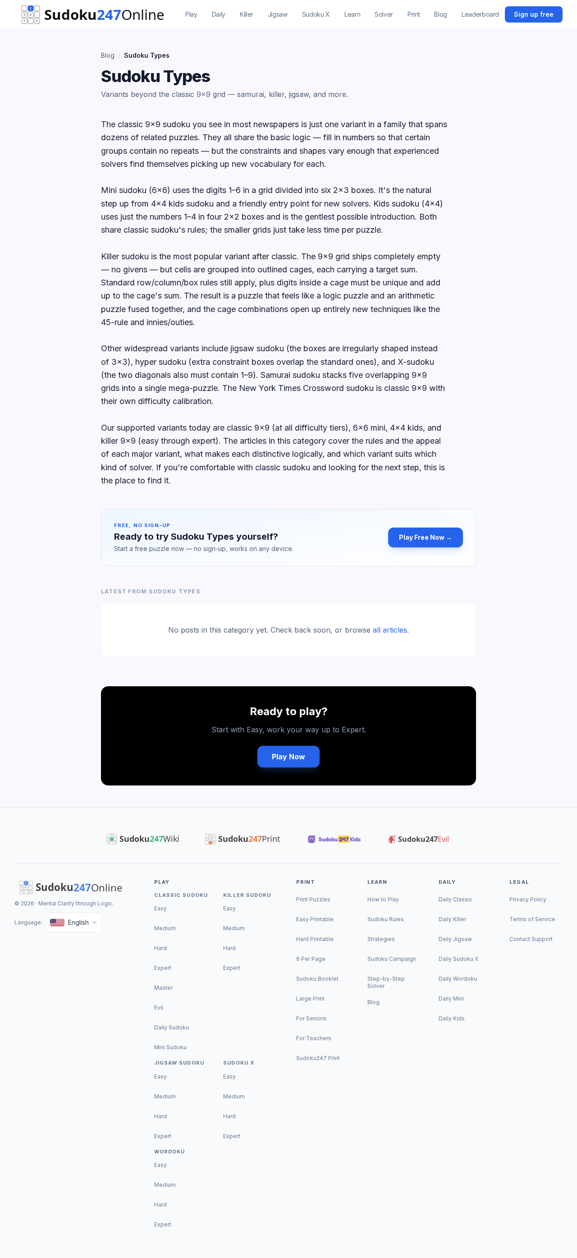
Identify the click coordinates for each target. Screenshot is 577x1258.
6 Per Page (310, 958)
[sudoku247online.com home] (96, 14)
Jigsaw (278, 14)
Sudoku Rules (385, 919)
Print (414, 14)
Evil (158, 1007)
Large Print (310, 998)
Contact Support (531, 939)
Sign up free (534, 14)
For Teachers (313, 1038)
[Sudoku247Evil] (418, 839)
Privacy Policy (527, 899)
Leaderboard (480, 14)
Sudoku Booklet (317, 978)
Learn (352, 14)
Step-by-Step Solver (386, 982)
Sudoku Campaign (391, 958)
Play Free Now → (425, 537)
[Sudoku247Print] (242, 839)
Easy (160, 908)
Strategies (381, 939)
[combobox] (74, 922)
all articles (390, 629)
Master (163, 987)
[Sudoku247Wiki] (142, 839)
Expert (162, 967)
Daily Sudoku (171, 1027)
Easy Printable (315, 919)
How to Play (383, 899)
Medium (165, 928)
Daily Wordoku (458, 978)
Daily (218, 14)
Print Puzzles (313, 899)
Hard (160, 948)
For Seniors (311, 1018)
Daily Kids (452, 1018)
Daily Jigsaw (455, 939)
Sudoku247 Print (318, 1058)
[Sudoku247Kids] (333, 839)
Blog (440, 14)
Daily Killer (452, 919)
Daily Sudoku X (458, 958)
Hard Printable (315, 939)
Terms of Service (532, 919)
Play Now (288, 756)
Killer (246, 14)
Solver (384, 14)
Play (191, 14)
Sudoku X (316, 14)
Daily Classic (455, 899)
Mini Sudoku (170, 1047)
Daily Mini (451, 998)
